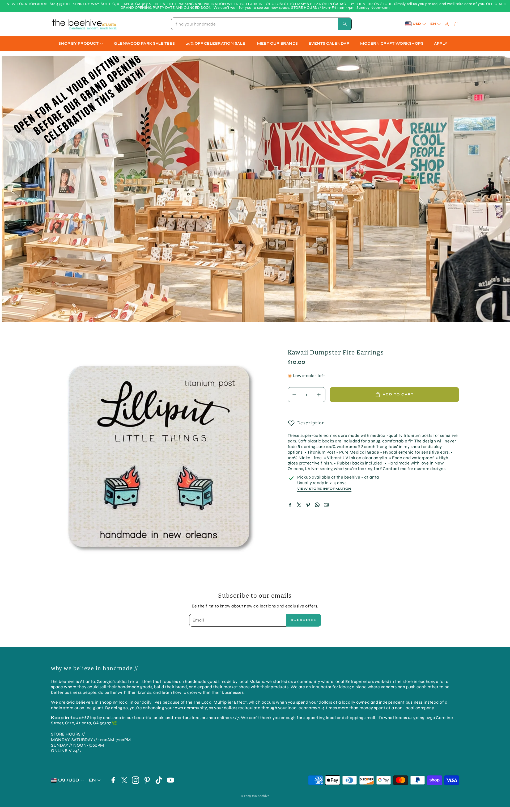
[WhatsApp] (317, 504)
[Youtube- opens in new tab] (170, 780)
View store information (324, 489)
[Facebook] (290, 504)
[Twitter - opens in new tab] (124, 780)
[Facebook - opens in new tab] (113, 780)
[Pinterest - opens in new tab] (147, 780)
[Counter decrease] (294, 394)
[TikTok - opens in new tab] (159, 780)
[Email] (326, 504)
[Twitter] (299, 504)
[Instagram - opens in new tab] (135, 780)
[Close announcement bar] (505, 4)
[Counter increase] (319, 394)
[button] (261, 24)
